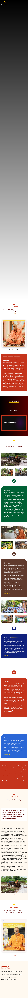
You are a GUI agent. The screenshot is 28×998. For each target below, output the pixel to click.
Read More (6, 519)
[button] (14, 894)
